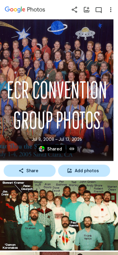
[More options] (111, 10)
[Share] (74, 10)
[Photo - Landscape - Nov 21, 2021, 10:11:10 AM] (59, 215)
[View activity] (99, 10)
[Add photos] (86, 10)
